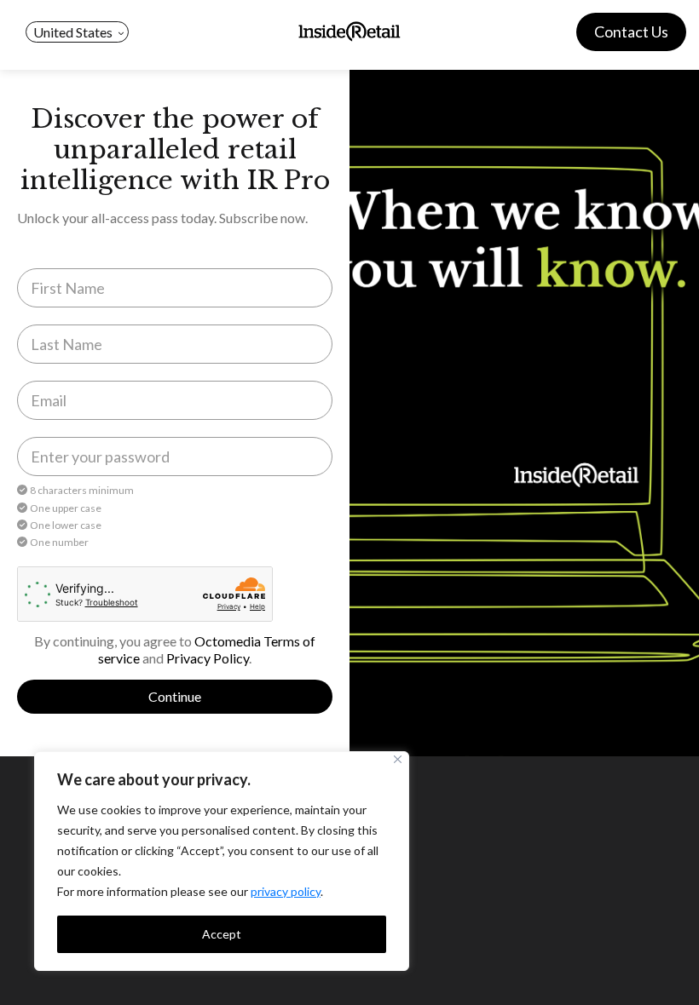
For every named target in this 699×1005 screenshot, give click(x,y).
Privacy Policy (207, 658)
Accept (221, 934)
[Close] (397, 759)
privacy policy (286, 891)
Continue (174, 696)
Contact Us (631, 31)
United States (73, 32)
